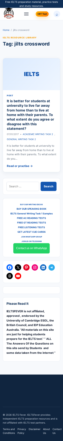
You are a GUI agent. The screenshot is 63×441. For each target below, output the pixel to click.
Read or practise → (20, 166)
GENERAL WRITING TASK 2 (21, 139)
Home (6, 30)
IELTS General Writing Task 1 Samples (31, 213)
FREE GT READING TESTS (31, 222)
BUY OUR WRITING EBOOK (31, 204)
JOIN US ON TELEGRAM (32, 241)
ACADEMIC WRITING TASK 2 (38, 134)
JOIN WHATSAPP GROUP (31, 237)
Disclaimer (34, 429)
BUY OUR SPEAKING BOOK (31, 208)
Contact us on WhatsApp (31, 248)
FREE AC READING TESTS (31, 218)
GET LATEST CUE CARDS (32, 231)
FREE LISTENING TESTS (31, 227)
